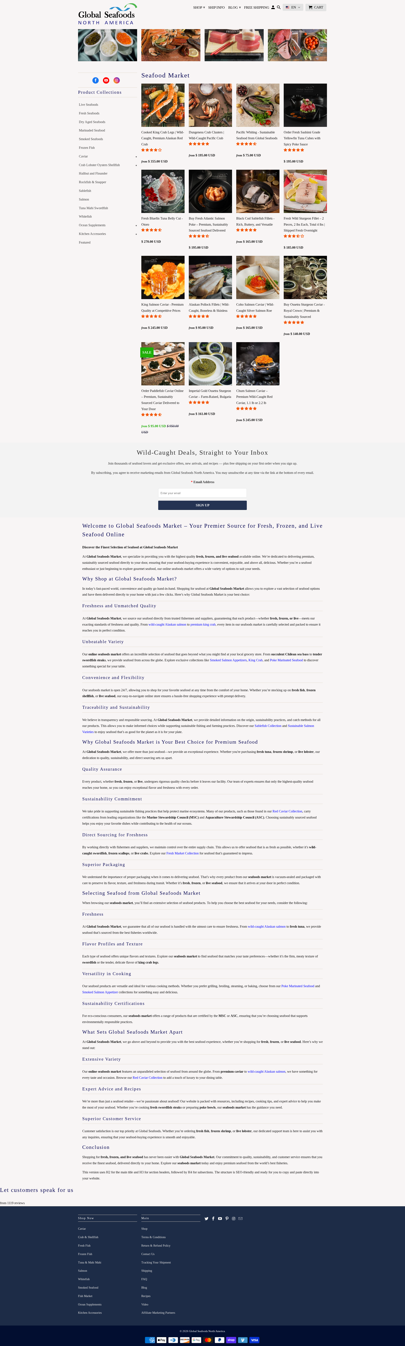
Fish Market (85, 1296)
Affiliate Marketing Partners (158, 1312)
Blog (234, 7)
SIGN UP (202, 505)
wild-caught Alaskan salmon (167, 624)
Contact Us (147, 1254)
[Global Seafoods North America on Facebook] (95, 80)
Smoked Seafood (88, 1287)
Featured (84, 242)
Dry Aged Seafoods (92, 122)
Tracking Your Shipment (156, 1262)
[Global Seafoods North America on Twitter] (206, 1219)
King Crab (255, 660)
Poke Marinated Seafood (286, 660)
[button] (151, 150)
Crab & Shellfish (88, 1237)
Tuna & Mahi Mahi (89, 1262)
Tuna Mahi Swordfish (93, 208)
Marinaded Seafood (92, 130)
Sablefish (85, 190)
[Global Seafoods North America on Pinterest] (227, 1219)
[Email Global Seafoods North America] (240, 1219)
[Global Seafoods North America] (107, 14)
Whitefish (85, 216)
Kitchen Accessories (92, 234)
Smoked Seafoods (91, 139)
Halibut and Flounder (93, 173)
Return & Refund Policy (155, 1245)
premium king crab (203, 624)
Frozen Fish (87, 147)
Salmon (84, 199)
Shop (199, 7)
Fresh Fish (84, 1245)
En (293, 7)
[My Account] (273, 8)
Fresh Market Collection (182, 853)
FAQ (144, 1279)
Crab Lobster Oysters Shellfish (99, 165)
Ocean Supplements (92, 225)
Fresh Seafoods (89, 113)
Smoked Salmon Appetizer (100, 992)
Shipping (146, 1270)
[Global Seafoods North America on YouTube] (106, 80)
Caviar (83, 156)
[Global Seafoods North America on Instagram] (116, 80)
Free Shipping (256, 7)
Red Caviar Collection (287, 811)
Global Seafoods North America (207, 1331)
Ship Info (216, 7)
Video (144, 1304)
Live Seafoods (88, 104)
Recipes (145, 1296)
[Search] (279, 8)
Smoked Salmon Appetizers (228, 660)
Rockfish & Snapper (92, 182)
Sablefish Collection (268, 726)
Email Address (203, 482)
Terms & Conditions (153, 1237)
